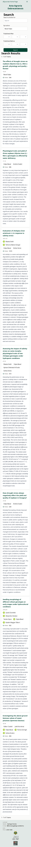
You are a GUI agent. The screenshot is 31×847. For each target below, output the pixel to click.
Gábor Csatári (8, 726)
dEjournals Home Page (10, 2)
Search (15, 50)
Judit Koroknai (19, 726)
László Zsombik (11, 613)
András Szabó (17, 164)
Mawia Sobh (10, 241)
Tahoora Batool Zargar (13, 245)
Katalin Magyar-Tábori (13, 622)
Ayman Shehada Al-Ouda (12, 367)
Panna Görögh (22, 730)
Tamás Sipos (8, 619)
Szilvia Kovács (10, 733)
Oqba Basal (7, 164)
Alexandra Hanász (11, 616)
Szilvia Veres (17, 248)
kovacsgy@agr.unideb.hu (16, 826)
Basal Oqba (7, 74)
